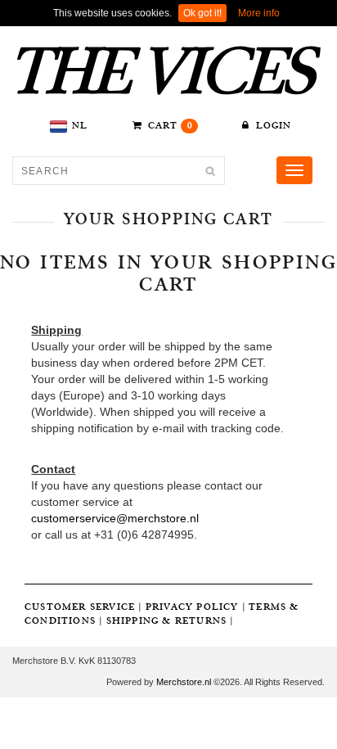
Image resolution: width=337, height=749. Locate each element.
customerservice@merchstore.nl (115, 518)
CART (169, 126)
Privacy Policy (192, 607)
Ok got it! (202, 13)
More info (259, 13)
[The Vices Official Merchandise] (168, 71)
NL (80, 126)
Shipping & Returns (166, 621)
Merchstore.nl (183, 682)
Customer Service (80, 607)
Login (272, 126)
